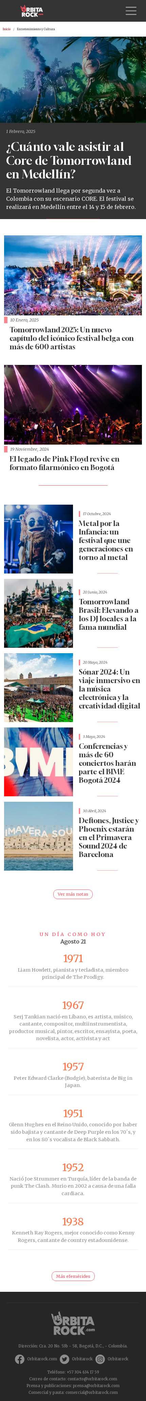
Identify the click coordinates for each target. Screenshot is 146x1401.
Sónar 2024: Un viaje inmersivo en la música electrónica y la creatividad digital (109, 689)
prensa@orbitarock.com (96, 1385)
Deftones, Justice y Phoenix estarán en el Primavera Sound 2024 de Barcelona (109, 837)
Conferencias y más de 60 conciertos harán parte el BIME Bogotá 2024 (107, 763)
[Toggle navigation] (131, 11)
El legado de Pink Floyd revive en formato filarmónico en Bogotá (65, 463)
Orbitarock (82, 1359)
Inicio (7, 29)
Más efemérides (73, 1276)
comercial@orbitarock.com (92, 1392)
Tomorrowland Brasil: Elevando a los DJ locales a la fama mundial (109, 614)
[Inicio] (34, 11)
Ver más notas (73, 894)
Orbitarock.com (42, 1359)
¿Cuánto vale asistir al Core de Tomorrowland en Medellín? (69, 160)
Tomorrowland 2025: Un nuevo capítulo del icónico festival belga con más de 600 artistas (72, 338)
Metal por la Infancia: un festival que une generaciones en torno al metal (106, 540)
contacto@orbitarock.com (92, 1379)
